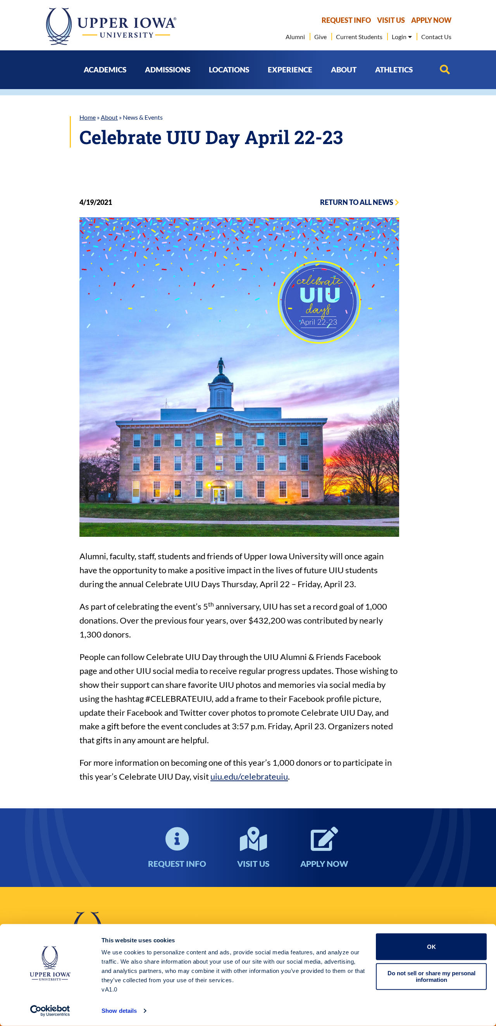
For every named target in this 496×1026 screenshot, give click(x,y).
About (109, 117)
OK (431, 947)
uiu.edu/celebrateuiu (249, 776)
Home (87, 117)
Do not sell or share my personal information (431, 976)
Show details (119, 1010)
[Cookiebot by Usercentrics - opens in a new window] (50, 1011)
